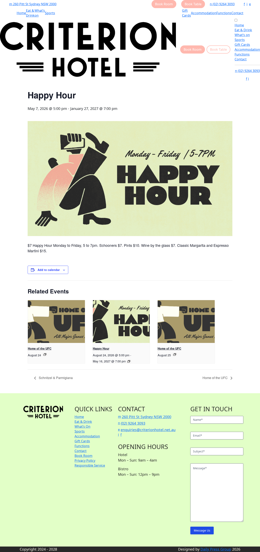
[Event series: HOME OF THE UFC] (44, 354)
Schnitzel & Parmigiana (55, 377)
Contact (237, 13)
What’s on (242, 35)
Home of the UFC (39, 348)
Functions (223, 13)
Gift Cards (242, 44)
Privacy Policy (85, 460)
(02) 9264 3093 (222, 4)
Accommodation (203, 13)
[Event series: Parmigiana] (128, 361)
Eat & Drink (243, 30)
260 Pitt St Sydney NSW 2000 (32, 4)
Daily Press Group (215, 549)
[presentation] (56, 321)
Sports (50, 13)
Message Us (202, 530)
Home (21, 13)
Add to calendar (49, 270)
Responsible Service (90, 465)
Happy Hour (101, 348)
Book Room (83, 455)
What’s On (82, 426)
